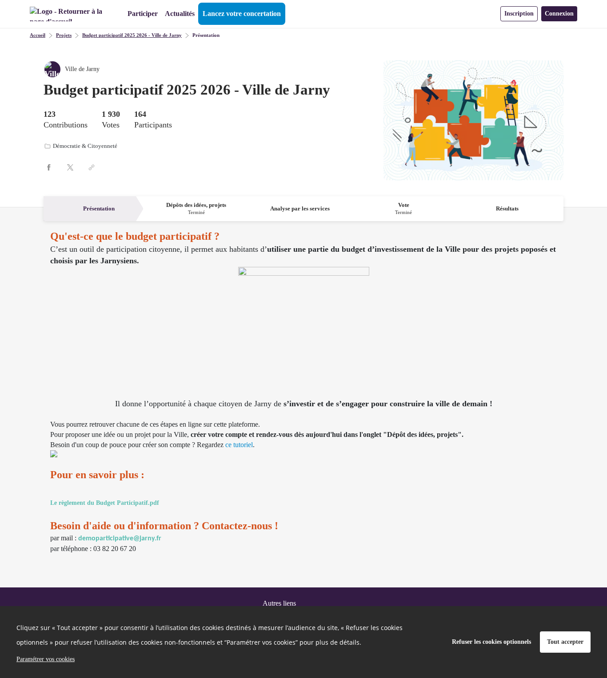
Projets (64, 35)
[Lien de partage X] (70, 167)
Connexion (559, 13)
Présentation (206, 35)
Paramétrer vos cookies (45, 659)
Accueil (37, 35)
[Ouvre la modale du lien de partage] (91, 167)
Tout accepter (565, 641)
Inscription (519, 13)
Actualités (180, 13)
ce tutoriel (239, 444)
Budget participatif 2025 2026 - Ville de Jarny (132, 35)
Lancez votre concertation (242, 13)
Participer (143, 13)
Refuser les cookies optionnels (491, 641)
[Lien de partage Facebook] (49, 167)
